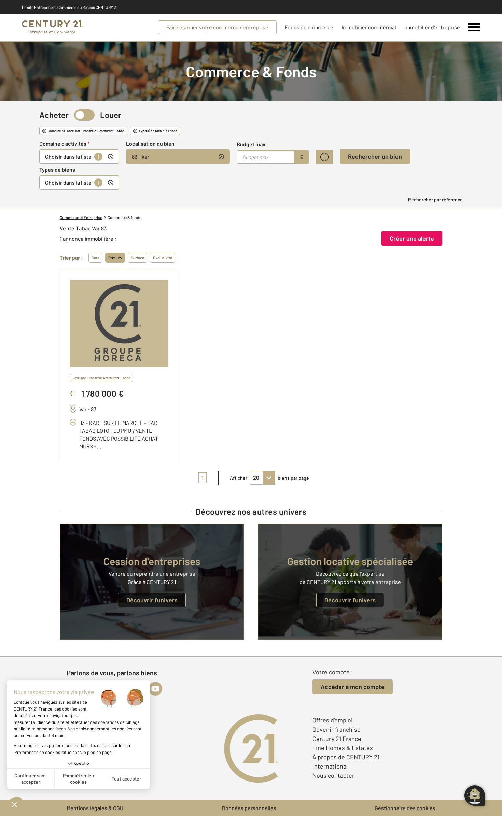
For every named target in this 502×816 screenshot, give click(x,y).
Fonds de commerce (309, 27)
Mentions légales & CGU (95, 808)
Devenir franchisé (336, 729)
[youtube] (155, 689)
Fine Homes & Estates (342, 747)
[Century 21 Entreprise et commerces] (52, 27)
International (330, 766)
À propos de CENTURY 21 (345, 757)
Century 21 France (336, 738)
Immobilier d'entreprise (432, 27)
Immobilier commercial (368, 27)
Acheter (54, 115)
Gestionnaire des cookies (405, 808)
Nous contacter (333, 775)
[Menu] (474, 27)
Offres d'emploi (332, 720)
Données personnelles (249, 808)
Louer (110, 115)
